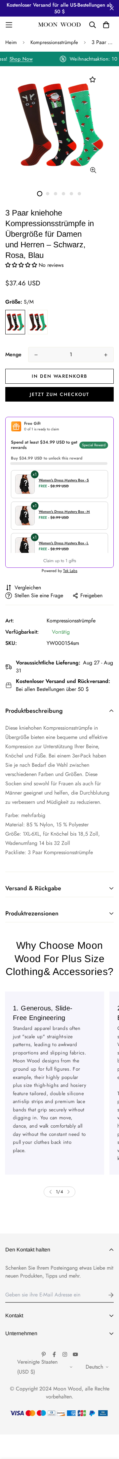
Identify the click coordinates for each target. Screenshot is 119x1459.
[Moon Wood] (59, 25)
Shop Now (23, 59)
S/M (15, 322)
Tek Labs (70, 571)
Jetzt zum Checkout (59, 394)
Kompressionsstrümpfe (54, 42)
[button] (22, 265)
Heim (11, 42)
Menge (13, 354)
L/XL (38, 322)
